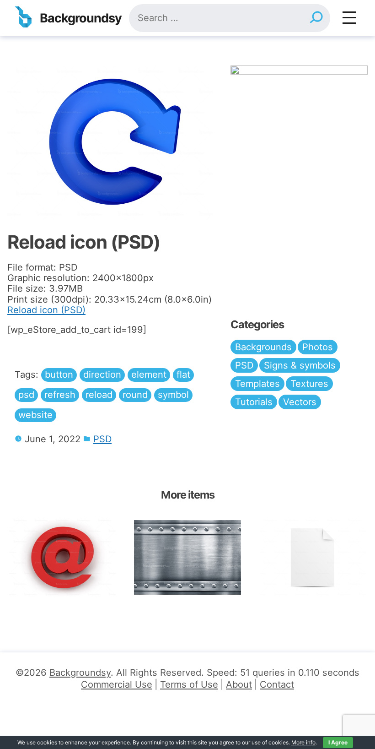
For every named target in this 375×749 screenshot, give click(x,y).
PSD (102, 439)
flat (183, 374)
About (239, 684)
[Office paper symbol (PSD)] (312, 557)
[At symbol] (62, 557)
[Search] (316, 18)
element (148, 374)
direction (102, 374)
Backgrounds (263, 347)
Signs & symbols (300, 365)
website (35, 414)
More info (303, 742)
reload (99, 394)
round (135, 394)
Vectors (299, 401)
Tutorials (254, 401)
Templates (257, 383)
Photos (317, 347)
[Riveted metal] (187, 557)
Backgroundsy (81, 18)
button (59, 374)
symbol (173, 394)
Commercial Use (116, 684)
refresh (59, 394)
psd (26, 394)
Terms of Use (189, 684)
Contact (277, 684)
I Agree (338, 742)
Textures (309, 383)
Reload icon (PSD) (46, 309)
